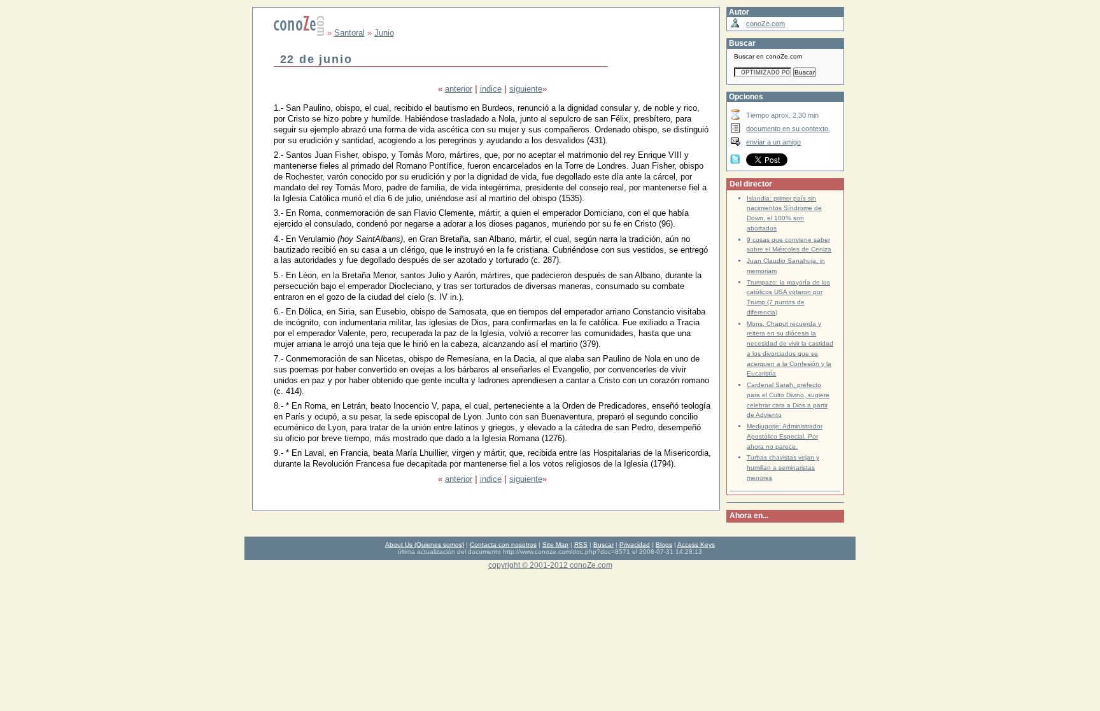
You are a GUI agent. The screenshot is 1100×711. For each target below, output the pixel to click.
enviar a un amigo (773, 142)
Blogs (664, 544)
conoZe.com (765, 23)
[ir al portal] (299, 33)
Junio (384, 33)
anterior (458, 89)
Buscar (603, 544)
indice (491, 89)
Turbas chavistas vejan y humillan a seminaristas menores (783, 467)
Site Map (555, 544)
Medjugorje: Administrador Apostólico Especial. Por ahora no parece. (784, 436)
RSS (581, 544)
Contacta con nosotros (503, 544)
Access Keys (696, 544)
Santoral (349, 33)
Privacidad (634, 544)
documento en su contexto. (788, 128)
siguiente (525, 89)
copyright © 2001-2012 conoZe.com (550, 565)
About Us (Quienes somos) (424, 544)
